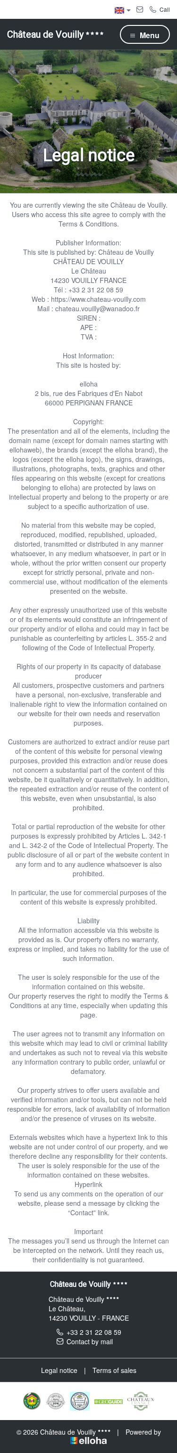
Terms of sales (114, 1370)
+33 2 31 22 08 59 (94, 1332)
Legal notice (59, 1370)
